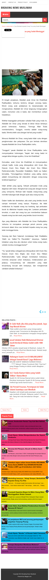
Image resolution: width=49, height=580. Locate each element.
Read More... (18, 336)
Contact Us (12, 2)
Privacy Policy (23, 2)
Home (25, 410)
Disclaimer (33, 2)
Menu (6, 14)
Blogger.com (28, 576)
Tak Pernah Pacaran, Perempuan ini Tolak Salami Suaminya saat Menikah (27, 388)
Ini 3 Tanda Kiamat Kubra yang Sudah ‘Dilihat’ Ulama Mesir (25, 374)
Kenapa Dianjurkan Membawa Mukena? (23, 545)
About (4, 2)
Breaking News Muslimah (16, 7)
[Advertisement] (21, 53)
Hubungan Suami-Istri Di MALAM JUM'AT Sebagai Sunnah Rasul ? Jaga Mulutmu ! (26, 358)
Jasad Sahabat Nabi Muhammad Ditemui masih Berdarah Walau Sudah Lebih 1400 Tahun (26, 343)
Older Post (43, 410)
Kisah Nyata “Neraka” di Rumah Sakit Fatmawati (27, 533)
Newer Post (6, 410)
